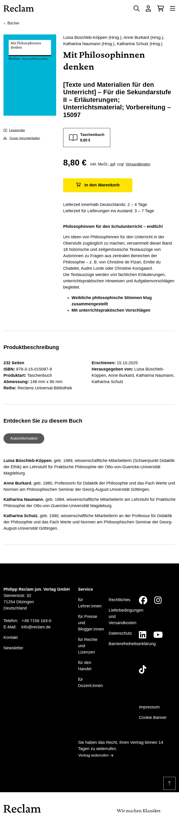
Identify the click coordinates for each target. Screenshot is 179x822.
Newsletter (13, 648)
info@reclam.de (36, 627)
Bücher (13, 23)
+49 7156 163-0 (36, 620)
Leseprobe (17, 130)
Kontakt (10, 637)
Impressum (149, 707)
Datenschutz (120, 633)
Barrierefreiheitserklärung (132, 643)
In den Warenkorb (102, 185)
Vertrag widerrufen (93, 755)
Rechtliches (119, 599)
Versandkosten (138, 164)
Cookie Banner (153, 717)
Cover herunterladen (25, 138)
